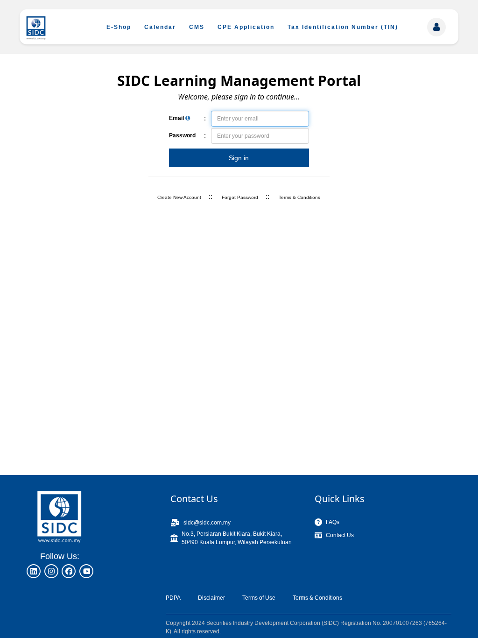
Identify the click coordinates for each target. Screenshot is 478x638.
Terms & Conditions (299, 197)
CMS (196, 27)
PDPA (173, 598)
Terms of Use (258, 598)
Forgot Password (240, 197)
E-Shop (118, 27)
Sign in (239, 158)
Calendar (160, 27)
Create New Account (179, 197)
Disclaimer (211, 598)
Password (182, 135)
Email (177, 118)
